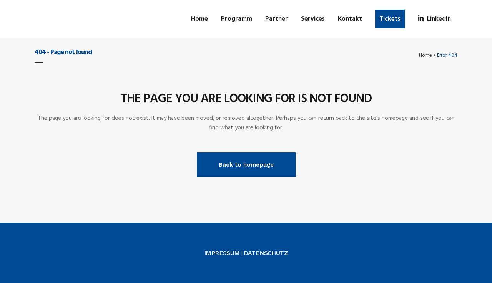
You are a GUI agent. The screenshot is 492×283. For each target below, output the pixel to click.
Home (425, 55)
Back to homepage (246, 164)
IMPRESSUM (222, 253)
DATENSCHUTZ (266, 253)
